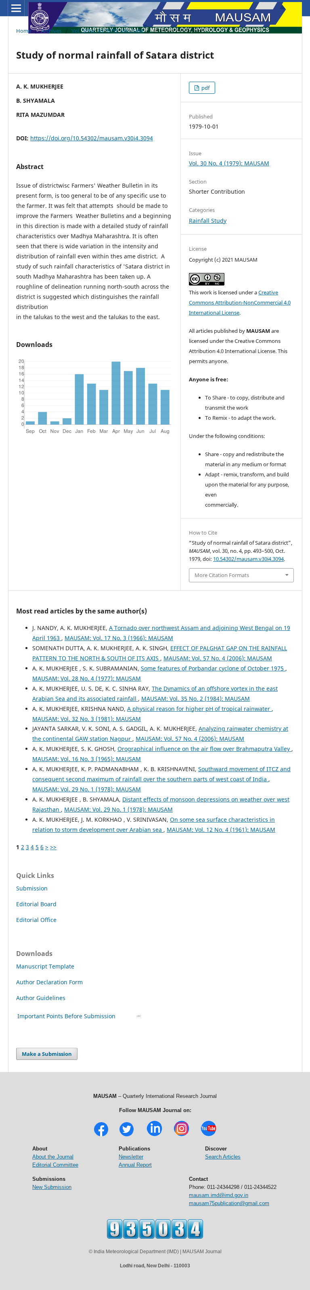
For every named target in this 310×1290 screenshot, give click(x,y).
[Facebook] (101, 1135)
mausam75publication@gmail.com (229, 1203)
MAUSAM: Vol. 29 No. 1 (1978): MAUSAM (86, 789)
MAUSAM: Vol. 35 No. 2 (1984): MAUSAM (195, 698)
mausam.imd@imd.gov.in (218, 1195)
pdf (204, 87)
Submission (32, 888)
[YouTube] (208, 1135)
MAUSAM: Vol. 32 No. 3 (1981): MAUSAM (86, 719)
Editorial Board (36, 904)
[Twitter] (126, 1135)
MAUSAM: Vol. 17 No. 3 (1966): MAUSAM (119, 638)
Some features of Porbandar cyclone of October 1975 (213, 668)
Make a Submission (47, 1053)
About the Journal (52, 1157)
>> (53, 847)
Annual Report (135, 1165)
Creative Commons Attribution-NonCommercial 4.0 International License (240, 302)
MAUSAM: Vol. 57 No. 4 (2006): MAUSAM (217, 658)
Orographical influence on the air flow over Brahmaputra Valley (204, 749)
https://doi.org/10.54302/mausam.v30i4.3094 (91, 138)
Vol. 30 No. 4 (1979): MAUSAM (107, 30)
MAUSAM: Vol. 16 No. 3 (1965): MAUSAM (86, 759)
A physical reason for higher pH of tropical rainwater (199, 709)
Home (23, 30)
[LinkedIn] (154, 1135)
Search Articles (223, 1157)
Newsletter (131, 1157)
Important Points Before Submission (66, 1016)
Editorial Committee (55, 1165)
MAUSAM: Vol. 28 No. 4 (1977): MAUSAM (86, 678)
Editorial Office (36, 920)
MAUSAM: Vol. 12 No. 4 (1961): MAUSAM (221, 829)
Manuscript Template (45, 966)
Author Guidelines (41, 998)
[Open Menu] (16, 8)
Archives (51, 30)
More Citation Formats (222, 575)
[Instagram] (181, 1135)
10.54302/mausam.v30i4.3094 (248, 559)
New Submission (51, 1187)
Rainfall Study (207, 220)
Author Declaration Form (49, 982)
